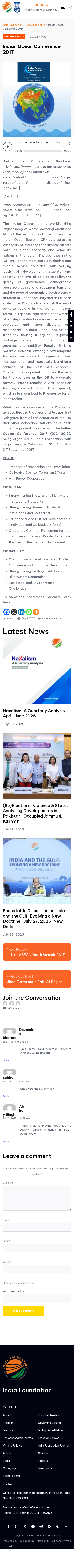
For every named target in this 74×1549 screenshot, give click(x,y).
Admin (10, 618)
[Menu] (63, 7)
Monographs (11, 1468)
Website (7, 1262)
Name (7, 1220)
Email (6, 1241)
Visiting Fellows (12, 1445)
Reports (43, 1461)
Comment (9, 1182)
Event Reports (11, 1476)
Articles (8, 1453)
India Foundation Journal (53, 1445)
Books (7, 1461)
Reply (6, 1060)
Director (8, 1430)
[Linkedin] (21, 612)
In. (41, 4)
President (9, 1422)
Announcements (51, 618)
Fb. (36, 4)
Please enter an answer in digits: (19, 1283)
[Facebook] (6, 612)
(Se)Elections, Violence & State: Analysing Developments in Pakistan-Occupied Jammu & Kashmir (35, 813)
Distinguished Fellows (51, 1430)
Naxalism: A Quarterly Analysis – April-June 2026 (36, 713)
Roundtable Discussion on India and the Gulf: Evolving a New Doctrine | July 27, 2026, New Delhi (34, 918)
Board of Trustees (49, 1415)
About (7, 1415)
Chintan (43, 1453)
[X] (14, 612)
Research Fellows (48, 1438)
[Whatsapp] (28, 612)
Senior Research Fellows (18, 1438)
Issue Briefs (45, 1468)
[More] (36, 612)
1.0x (59, 143)
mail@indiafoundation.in (41, 10)
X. (46, 4)
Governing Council (49, 1422)
